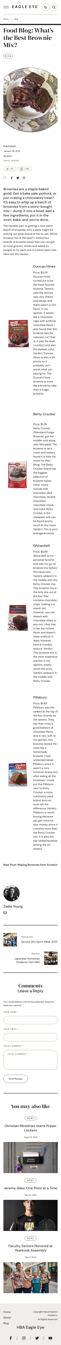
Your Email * (11, 1029)
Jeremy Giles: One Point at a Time (30, 1188)
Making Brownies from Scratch (37, 865)
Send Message (16, 1078)
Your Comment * (13, 1046)
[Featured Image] (30, 1157)
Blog (16, 19)
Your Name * (11, 1012)
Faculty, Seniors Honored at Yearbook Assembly (30, 1248)
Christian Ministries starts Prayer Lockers (30, 1128)
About (7, 1317)
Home (5, 19)
